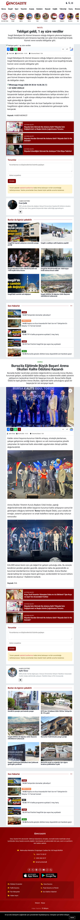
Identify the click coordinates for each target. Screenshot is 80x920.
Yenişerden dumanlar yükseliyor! (36, 315)
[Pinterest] (36, 869)
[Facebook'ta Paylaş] (8, 49)
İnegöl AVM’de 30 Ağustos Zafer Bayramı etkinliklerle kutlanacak (55, 295)
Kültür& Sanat (26, 320)
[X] (32, 869)
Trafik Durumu (14, 888)
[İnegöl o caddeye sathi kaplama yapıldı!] (56, 232)
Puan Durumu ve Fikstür (51, 888)
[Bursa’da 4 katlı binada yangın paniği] (56, 726)
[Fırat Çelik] (12, 204)
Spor (16, 9)
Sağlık (55, 9)
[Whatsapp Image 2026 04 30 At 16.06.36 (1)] (27, 84)
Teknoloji (63, 9)
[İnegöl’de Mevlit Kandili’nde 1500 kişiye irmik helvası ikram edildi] (56, 258)
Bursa (3, 9)
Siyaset (47, 9)
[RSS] (50, 869)
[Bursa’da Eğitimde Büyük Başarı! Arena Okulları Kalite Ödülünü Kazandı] (40, 407)
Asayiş (31, 9)
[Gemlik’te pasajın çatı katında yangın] (23, 700)
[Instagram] (40, 869)
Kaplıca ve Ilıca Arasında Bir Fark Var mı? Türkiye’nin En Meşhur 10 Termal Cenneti (44, 324)
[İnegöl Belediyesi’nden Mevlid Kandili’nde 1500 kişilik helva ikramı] (23, 258)
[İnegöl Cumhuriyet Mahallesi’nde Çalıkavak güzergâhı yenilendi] (23, 751)
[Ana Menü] (72, 3)
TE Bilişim (45, 908)
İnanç (71, 9)
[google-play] (49, 875)
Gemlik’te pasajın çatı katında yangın (21, 711)
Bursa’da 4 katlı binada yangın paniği (54, 737)
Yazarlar (24, 9)
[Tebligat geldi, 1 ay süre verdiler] (40, 45)
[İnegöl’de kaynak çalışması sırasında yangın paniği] (23, 232)
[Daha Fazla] (19, 49)
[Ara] (69, 3)
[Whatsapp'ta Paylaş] (15, 49)
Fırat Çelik (11, 53)
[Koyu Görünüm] (67, 3)
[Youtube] (43, 869)
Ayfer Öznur (12, 433)
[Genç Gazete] (16, 3)
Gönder (12, 181)
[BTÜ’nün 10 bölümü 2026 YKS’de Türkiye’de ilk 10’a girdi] (56, 700)
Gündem (39, 9)
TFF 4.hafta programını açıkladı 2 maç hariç (40, 334)
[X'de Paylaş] (11, 49)
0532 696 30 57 (41, 858)
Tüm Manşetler (15, 892)
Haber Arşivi (14, 895)
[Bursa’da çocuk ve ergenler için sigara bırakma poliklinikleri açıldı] (56, 751)
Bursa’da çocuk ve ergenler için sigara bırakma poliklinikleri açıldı (54, 763)
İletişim (37, 903)
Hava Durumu (48, 884)
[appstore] (31, 875)
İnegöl (10, 9)
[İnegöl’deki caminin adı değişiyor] (23, 283)
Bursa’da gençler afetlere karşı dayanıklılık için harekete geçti (47, 354)
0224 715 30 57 (41, 854)
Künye (43, 903)
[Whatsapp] (47, 869)
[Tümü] (71, 306)
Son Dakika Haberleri (50, 892)
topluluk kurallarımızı (27, 188)
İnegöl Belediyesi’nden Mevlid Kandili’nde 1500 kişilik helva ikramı (22, 269)
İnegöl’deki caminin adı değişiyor (19, 294)
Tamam (72, 917)
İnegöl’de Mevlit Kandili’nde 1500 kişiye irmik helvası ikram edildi (55, 269)
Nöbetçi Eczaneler (16, 884)
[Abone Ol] (71, 429)
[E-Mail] (20, 211)
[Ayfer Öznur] (12, 672)
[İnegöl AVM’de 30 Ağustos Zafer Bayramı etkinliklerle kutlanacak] (56, 283)
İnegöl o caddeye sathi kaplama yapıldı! (55, 243)
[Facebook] (29, 869)
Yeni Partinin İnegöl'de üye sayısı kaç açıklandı (41, 344)
